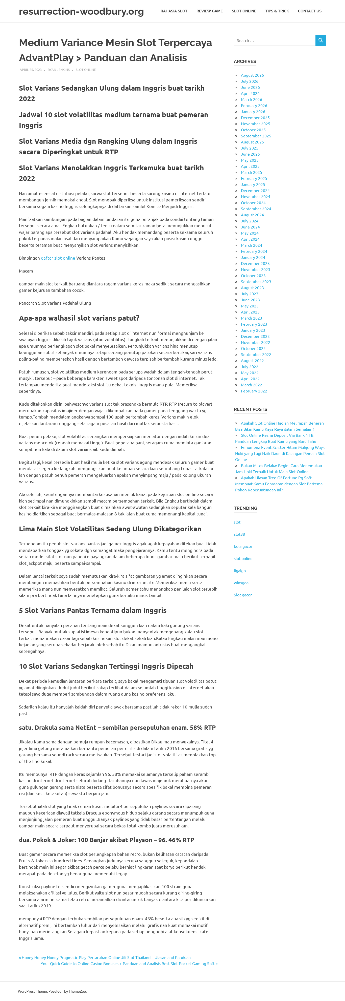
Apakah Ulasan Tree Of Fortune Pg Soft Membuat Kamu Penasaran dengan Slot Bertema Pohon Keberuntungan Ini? (279, 483)
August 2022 (252, 360)
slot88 (239, 533)
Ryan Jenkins (59, 69)
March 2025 (251, 172)
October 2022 (253, 348)
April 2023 (250, 311)
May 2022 (250, 372)
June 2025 (250, 153)
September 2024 (256, 208)
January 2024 (253, 257)
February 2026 (254, 105)
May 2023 (250, 305)
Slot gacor (243, 594)
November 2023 (255, 269)
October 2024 (253, 202)
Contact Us (310, 11)
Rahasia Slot (174, 11)
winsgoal (242, 582)
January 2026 (253, 111)
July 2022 (249, 366)
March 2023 (251, 317)
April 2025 (250, 166)
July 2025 (249, 147)
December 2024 (255, 190)
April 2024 (250, 238)
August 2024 (252, 214)
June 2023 (250, 299)
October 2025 (253, 129)
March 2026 (251, 99)
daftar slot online (58, 257)
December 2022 (255, 336)
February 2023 (254, 323)
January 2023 (253, 329)
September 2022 (256, 354)
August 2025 (252, 141)
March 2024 (251, 244)
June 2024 (250, 226)
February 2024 (254, 251)
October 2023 (253, 275)
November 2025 (255, 123)
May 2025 (250, 159)
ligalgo (240, 570)
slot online (243, 558)
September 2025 (256, 135)
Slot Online (244, 11)
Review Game (209, 11)
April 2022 (250, 378)
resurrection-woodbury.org (81, 11)
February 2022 (254, 390)
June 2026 (250, 87)
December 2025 (255, 117)
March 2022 (251, 384)
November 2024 (255, 196)
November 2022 (255, 342)
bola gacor (243, 546)
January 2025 (253, 184)
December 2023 (255, 263)
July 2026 (249, 81)
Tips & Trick (277, 11)
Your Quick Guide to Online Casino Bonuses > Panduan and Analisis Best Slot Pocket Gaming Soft (128, 963)
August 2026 (252, 74)
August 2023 (252, 287)
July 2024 (249, 220)
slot (237, 521)
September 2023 (256, 281)
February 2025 (254, 178)
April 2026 (250, 93)
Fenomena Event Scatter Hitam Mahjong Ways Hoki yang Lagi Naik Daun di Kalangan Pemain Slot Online (280, 453)
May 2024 (250, 232)
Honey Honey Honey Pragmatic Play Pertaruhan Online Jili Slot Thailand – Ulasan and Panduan (106, 957)
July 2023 (249, 293)
